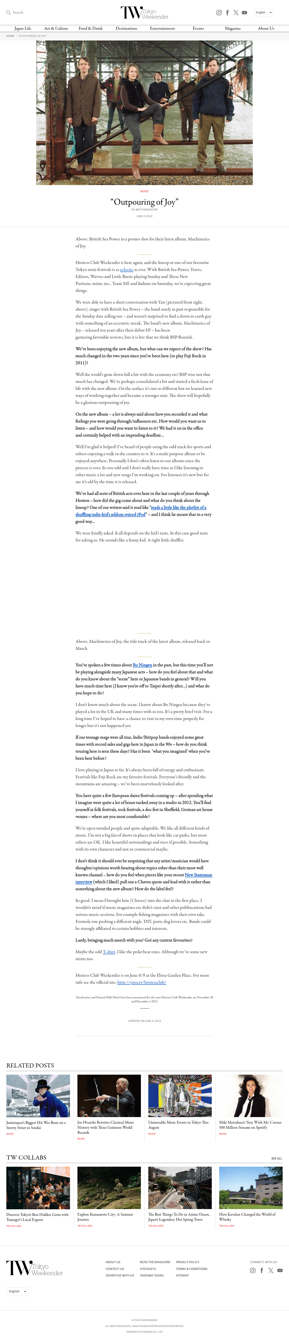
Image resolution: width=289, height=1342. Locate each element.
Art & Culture (56, 28)
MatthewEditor (147, 209)
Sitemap (182, 1275)
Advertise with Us (120, 1275)
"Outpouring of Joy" (32, 36)
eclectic (126, 269)
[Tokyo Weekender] (34, 1274)
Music (144, 191)
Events (198, 28)
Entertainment (162, 28)
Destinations (126, 28)
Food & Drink (91, 28)
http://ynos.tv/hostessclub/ (141, 982)
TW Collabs (13, 1226)
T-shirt (109, 952)
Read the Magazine (155, 1262)
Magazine (233, 28)
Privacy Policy (188, 1262)
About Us (266, 28)
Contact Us (115, 1269)
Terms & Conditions (192, 1269)
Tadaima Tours (152, 1275)
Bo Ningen (142, 665)
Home (10, 36)
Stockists (148, 1269)
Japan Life (23, 28)
